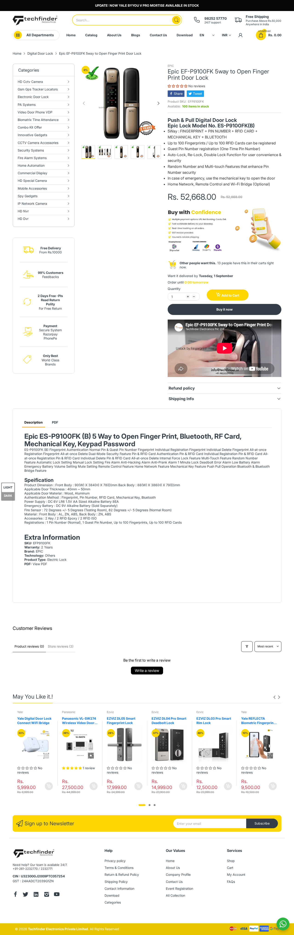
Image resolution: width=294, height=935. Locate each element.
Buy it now (224, 309)
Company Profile (178, 874)
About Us (173, 868)
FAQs (231, 882)
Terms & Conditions (119, 868)
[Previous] (158, 103)
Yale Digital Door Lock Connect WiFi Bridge (34, 720)
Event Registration (179, 888)
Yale (20, 712)
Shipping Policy (116, 882)
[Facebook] (15, 895)
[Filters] (247, 646)
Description (33, 422)
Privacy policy (115, 861)
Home (170, 861)
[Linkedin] (36, 894)
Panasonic (69, 712)
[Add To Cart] (49, 786)
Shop (231, 861)
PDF (55, 422)
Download (112, 895)
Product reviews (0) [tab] (29, 646)
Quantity (174, 289)
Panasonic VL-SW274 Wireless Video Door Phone (79, 720)
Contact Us (174, 882)
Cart (230, 868)
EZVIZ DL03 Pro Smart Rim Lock (213, 720)
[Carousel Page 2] (149, 805)
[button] (178, 86)
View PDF (40, 564)
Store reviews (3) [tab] (61, 646)
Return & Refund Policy (122, 874)
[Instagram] (46, 895)
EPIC (171, 65)
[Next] (84, 103)
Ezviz (110, 712)
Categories (113, 902)
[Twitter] (25, 895)
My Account (236, 874)
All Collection (175, 895)
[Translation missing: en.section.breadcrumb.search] (176, 20)
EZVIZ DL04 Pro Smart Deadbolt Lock (169, 720)
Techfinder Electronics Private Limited (58, 929)
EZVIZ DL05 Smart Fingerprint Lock (121, 720)
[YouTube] (56, 895)
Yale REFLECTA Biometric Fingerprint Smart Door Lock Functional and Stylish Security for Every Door (258, 720)
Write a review (147, 670)
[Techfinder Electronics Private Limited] (35, 20)
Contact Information (119, 888)
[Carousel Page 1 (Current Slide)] (142, 805)
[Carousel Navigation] (276, 697)
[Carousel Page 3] (154, 805)
